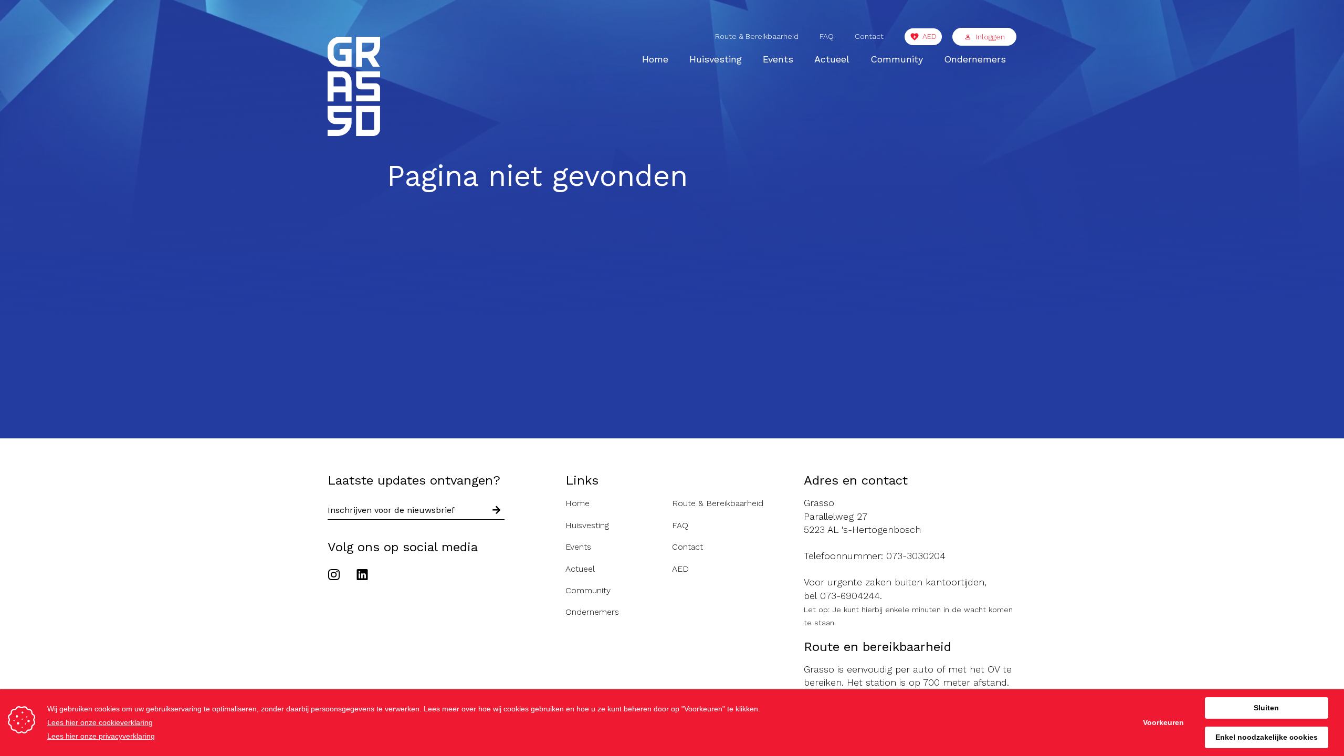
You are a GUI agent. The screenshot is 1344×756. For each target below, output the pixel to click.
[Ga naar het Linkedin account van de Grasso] (362, 576)
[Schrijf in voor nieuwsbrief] (497, 511)
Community (896, 59)
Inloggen (990, 37)
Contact (869, 36)
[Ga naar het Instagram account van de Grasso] (336, 576)
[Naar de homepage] (354, 88)
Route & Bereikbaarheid (757, 36)
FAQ (827, 36)
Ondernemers (975, 59)
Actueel (831, 59)
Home (655, 59)
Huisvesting (715, 59)
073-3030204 (916, 555)
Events (778, 59)
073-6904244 (850, 595)
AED (929, 36)
